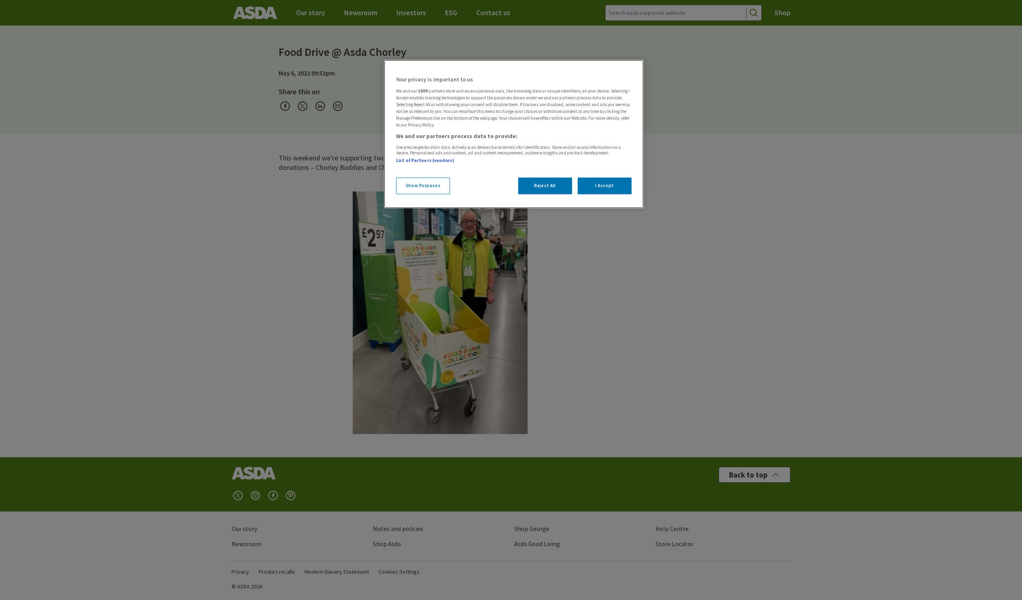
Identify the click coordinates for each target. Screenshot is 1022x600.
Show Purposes (423, 185)
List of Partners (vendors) (425, 160)
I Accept (604, 185)
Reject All (545, 185)
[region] (514, 134)
